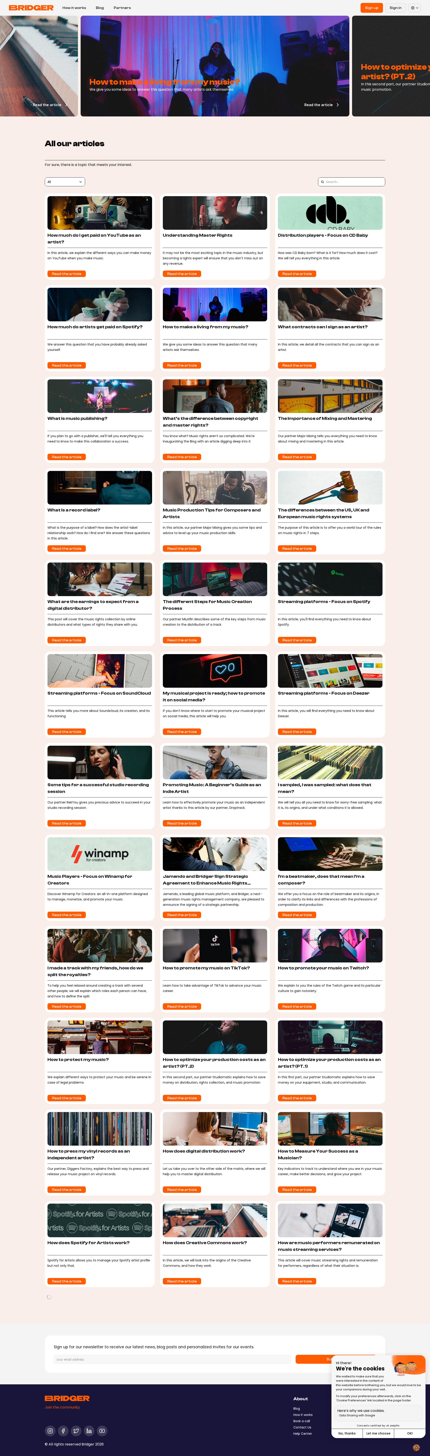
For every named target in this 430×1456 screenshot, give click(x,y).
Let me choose (378, 1433)
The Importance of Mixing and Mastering (325, 418)
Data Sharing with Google (357, 1415)
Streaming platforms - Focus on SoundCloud (99, 693)
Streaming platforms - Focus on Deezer (324, 693)
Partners (122, 8)
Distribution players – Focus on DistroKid (325, 1334)
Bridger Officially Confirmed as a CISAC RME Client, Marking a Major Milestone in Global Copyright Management (98, 1432)
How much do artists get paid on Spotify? (94, 326)
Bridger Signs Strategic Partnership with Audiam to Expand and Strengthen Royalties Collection (329, 1432)
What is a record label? (73, 510)
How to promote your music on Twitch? (323, 968)
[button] (416, 1448)
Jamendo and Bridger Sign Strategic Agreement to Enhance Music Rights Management (205, 883)
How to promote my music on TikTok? (206, 968)
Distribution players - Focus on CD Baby (323, 235)
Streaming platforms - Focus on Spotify (324, 601)
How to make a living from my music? (205, 326)
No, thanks (347, 1433)
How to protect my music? (78, 1059)
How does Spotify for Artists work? (88, 1242)
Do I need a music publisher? (195, 1334)
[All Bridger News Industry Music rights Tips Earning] (65, 181)
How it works (74, 8)
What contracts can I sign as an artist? (323, 326)
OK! (410, 1433)
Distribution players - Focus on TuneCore (94, 1334)
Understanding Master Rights (197, 235)
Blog (100, 8)
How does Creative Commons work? (205, 1242)
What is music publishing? (77, 418)
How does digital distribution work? (204, 1151)
